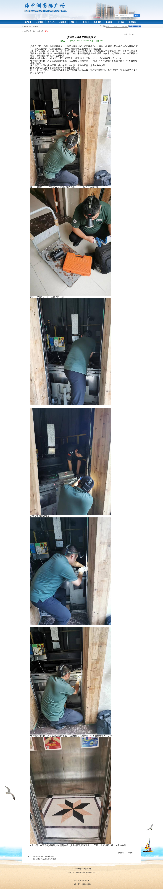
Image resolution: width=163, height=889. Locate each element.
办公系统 (132, 22)
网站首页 (28, 22)
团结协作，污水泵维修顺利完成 (46, 859)
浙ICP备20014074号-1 (81, 880)
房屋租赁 (109, 22)
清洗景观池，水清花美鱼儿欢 (45, 856)
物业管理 (97, 22)
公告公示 (51, 22)
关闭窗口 (122, 853)
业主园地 (120, 22)
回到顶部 (131, 853)
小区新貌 (62, 22)
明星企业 (74, 22)
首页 (34, 31)
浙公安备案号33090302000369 (82, 884)
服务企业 (86, 22)
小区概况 (39, 22)
